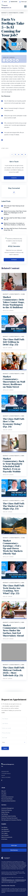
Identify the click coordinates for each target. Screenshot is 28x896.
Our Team (3, 793)
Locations (3, 795)
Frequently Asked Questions (8, 801)
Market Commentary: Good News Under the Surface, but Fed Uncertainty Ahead (14, 630)
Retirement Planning (6, 810)
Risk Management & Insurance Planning (11, 820)
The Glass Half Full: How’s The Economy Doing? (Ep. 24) (13, 422)
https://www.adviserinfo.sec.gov (8, 879)
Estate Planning (5, 812)
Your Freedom (4, 835)
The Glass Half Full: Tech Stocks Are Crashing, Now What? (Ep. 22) (13, 589)
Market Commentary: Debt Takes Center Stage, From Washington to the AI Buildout (15, 212)
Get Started (14, 259)
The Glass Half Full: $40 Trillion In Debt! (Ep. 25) (13, 342)
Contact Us (14, 177)
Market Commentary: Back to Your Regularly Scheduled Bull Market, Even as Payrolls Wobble (13, 465)
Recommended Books (7, 799)
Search (5, 1)
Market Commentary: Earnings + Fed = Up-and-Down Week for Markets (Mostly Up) (13, 547)
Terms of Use (12, 885)
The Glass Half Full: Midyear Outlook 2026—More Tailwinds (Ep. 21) (13, 671)
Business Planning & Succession (9, 818)
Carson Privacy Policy (5, 885)
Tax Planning (4, 814)
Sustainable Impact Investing (8, 816)
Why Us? (3, 791)
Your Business (4, 829)
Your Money (4, 827)
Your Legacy (4, 833)
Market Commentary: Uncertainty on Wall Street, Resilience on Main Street (14, 224)
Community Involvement (7, 797)
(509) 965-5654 (14, 1)
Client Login (24, 1)
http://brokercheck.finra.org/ (20, 879)
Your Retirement (5, 831)
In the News (4, 839)
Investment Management (7, 808)
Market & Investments (6, 837)
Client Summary (14, 850)
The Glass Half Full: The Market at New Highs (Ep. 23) (13, 506)
